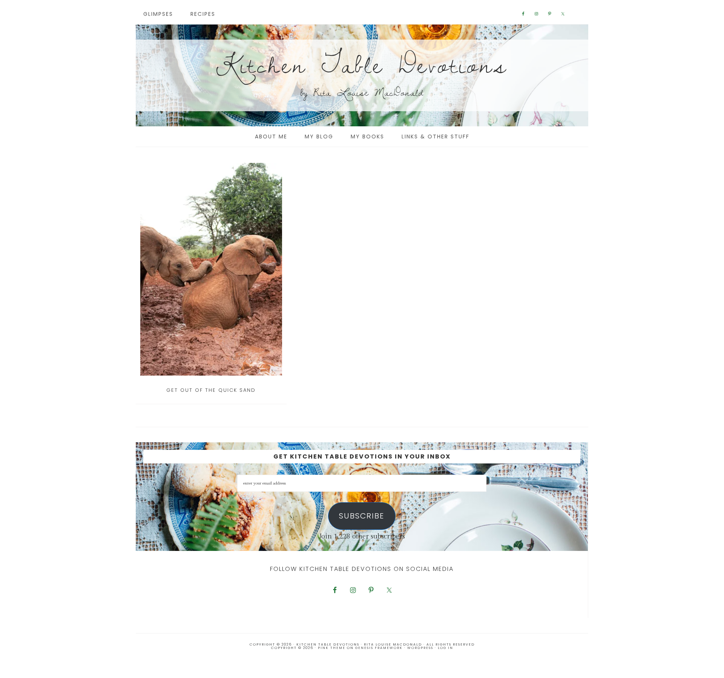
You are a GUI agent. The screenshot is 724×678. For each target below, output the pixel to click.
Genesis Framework (379, 648)
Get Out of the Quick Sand (211, 390)
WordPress (420, 648)
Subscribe (361, 516)
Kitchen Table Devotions (362, 64)
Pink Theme (331, 648)
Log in (445, 648)
